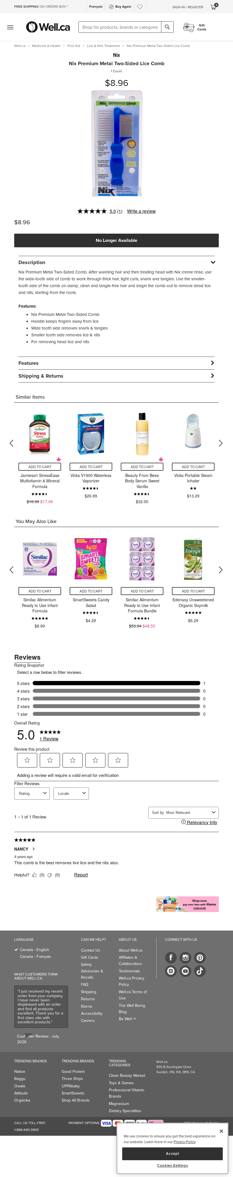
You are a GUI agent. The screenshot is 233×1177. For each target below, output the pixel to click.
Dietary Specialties (125, 1111)
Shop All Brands (76, 1100)
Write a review (141, 211)
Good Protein (73, 1072)
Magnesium (119, 1104)
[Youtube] (185, 971)
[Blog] (171, 971)
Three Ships (72, 1079)
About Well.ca (130, 950)
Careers (88, 1021)
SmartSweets (73, 1093)
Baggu (20, 1079)
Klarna (86, 1006)
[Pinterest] (200, 958)
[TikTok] (200, 971)
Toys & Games (121, 1083)
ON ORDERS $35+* (41, 6)
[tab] (116, 262)
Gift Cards (89, 957)
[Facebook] (171, 958)
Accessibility (92, 1013)
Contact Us (90, 950)
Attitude (21, 1093)
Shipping (88, 992)
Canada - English (34, 950)
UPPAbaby (71, 1086)
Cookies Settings (172, 1165)
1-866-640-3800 (26, 1129)
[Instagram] (185, 958)
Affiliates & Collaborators (130, 960)
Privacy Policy (184, 1142)
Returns (88, 999)
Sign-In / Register (187, 7)
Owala (19, 1086)
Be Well (127, 1019)
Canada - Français (35, 957)
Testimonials (129, 971)
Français (96, 6)
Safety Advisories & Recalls (92, 971)
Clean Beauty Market (127, 1076)
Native (19, 1072)
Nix (116, 55)
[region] (172, 1148)
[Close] (221, 1131)
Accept (172, 1153)
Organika (22, 1100)
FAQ (84, 984)
